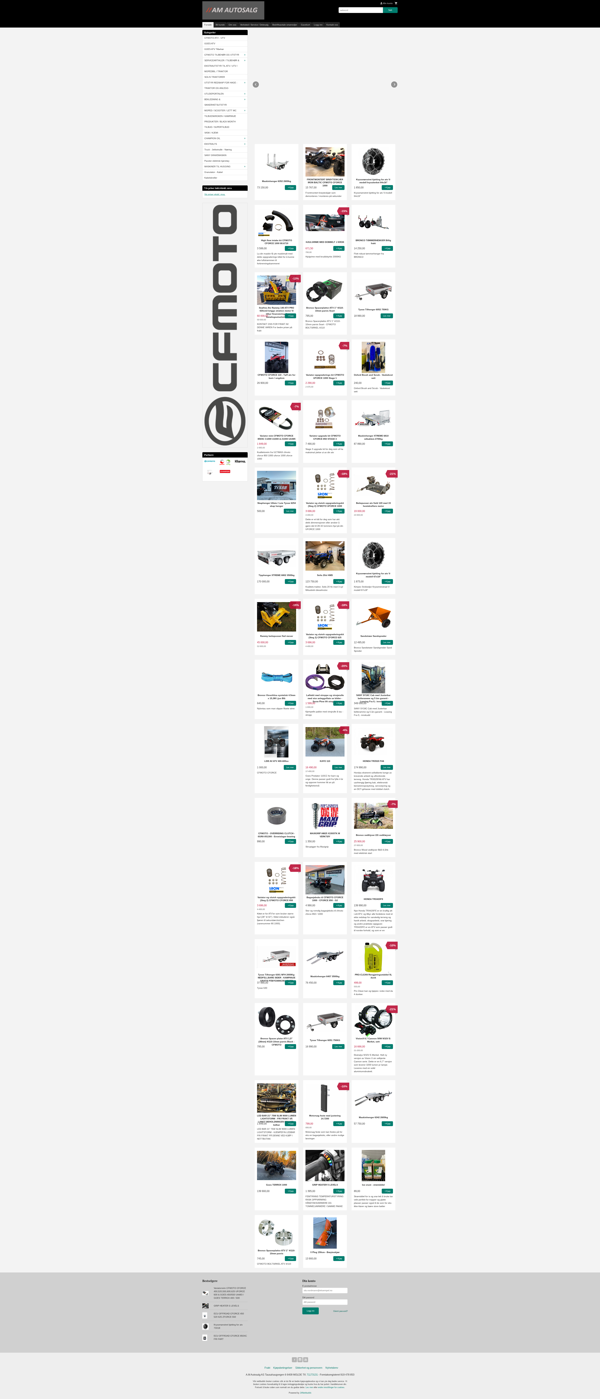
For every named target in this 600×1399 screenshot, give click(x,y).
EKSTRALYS (210, 144)
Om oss (232, 24)
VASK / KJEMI (211, 132)
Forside (208, 24)
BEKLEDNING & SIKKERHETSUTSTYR (215, 102)
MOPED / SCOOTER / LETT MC (220, 110)
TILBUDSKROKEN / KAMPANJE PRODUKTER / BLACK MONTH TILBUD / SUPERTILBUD (220, 121)
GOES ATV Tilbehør (214, 49)
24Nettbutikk (305, 1393)
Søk (390, 10)
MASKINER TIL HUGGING (217, 166)
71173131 (312, 1374)
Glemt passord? (340, 1311)
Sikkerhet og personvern (308, 1367)
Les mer (310, 1387)
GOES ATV (209, 43)
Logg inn (318, 24)
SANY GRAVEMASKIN (215, 155)
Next (397, 84)
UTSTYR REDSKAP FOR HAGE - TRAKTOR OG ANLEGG (220, 85)
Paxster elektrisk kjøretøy (216, 161)
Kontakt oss (332, 24)
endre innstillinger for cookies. (331, 1387)
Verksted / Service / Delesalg (254, 24)
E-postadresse (309, 1286)
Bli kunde (220, 24)
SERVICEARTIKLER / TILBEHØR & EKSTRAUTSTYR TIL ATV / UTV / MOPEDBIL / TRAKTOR (221, 66)
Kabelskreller (210, 177)
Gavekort (305, 24)
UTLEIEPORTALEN (214, 93)
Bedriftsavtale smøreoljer (284, 24)
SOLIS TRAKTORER (214, 77)
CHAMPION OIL (212, 138)
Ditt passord (308, 1297)
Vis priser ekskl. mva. (214, 194)
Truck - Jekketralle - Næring (218, 149)
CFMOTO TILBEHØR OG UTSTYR (221, 55)
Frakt (267, 1367)
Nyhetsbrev (331, 1367)
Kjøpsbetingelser (282, 1367)
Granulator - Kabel (213, 172)
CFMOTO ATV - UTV (214, 38)
